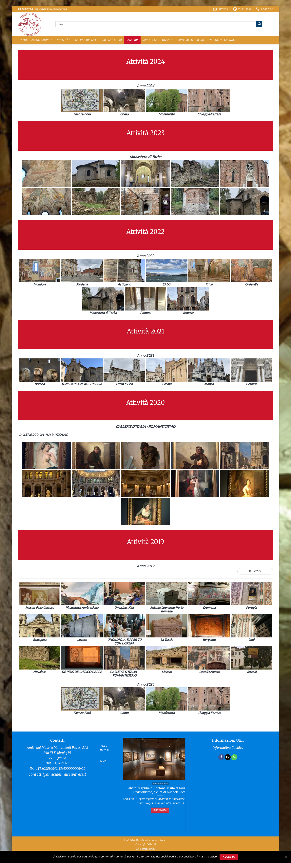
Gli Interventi (85, 40)
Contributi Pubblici (191, 40)
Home (24, 40)
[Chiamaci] (234, 757)
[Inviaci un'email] (228, 757)
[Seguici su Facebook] (221, 757)
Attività (62, 40)
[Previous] (106, 778)
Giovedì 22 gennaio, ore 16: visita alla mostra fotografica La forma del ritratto (143, 790)
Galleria (132, 40)
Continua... (142, 810)
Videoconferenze (222, 40)
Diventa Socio (112, 40)
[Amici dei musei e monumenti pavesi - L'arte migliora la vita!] (33, 24)
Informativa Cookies (228, 748)
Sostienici (150, 40)
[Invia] (259, 24)
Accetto (229, 856)
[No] (285, 858)
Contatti (167, 40)
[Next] (178, 778)
